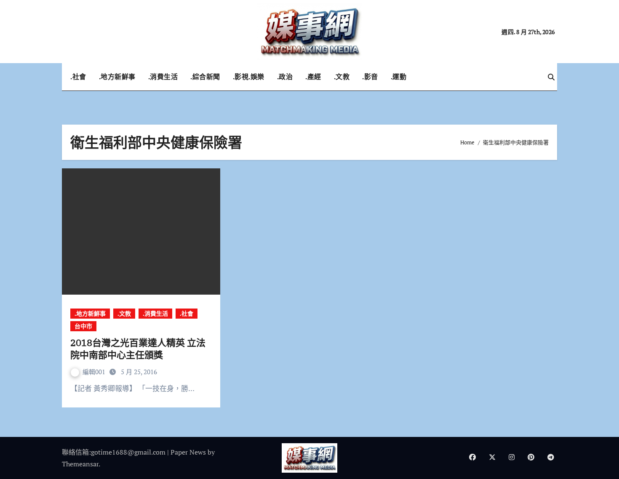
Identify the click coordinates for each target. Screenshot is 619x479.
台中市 (83, 326)
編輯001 (95, 371)
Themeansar (80, 463)
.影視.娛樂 (248, 76)
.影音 (370, 76)
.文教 (342, 76)
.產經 (313, 76)
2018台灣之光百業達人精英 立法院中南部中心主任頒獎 (137, 348)
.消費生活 (163, 76)
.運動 (399, 76)
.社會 (78, 76)
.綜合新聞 (205, 76)
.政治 (285, 76)
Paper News (188, 452)
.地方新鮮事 (117, 76)
